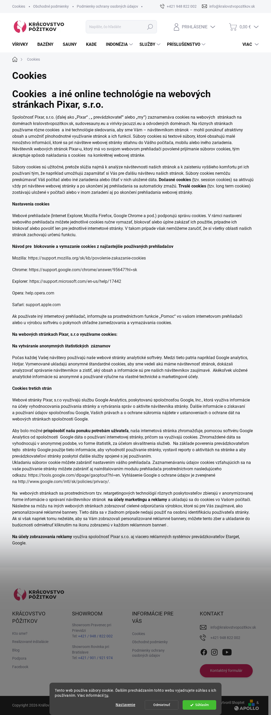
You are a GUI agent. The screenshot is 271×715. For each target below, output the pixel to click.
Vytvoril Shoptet (231, 702)
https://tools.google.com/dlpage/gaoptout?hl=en (74, 475)
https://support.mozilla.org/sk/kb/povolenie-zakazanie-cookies (87, 258)
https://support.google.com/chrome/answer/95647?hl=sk (83, 269)
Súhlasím (202, 704)
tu (106, 695)
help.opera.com (39, 293)
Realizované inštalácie (30, 642)
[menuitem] (22, 44)
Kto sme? (20, 633)
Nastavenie (125, 705)
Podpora (19, 658)
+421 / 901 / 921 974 (95, 658)
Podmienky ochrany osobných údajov (107, 6)
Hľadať (150, 27)
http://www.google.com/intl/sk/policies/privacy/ (63, 481)
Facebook (20, 667)
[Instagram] (214, 651)
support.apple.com (43, 304)
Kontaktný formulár (226, 670)
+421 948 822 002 (225, 638)
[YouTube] (227, 651)
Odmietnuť (161, 704)
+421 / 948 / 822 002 (95, 636)
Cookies (18, 6)
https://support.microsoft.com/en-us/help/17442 (75, 281)
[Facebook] (204, 651)
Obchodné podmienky (51, 6)
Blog (16, 650)
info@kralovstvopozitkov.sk (233, 627)
